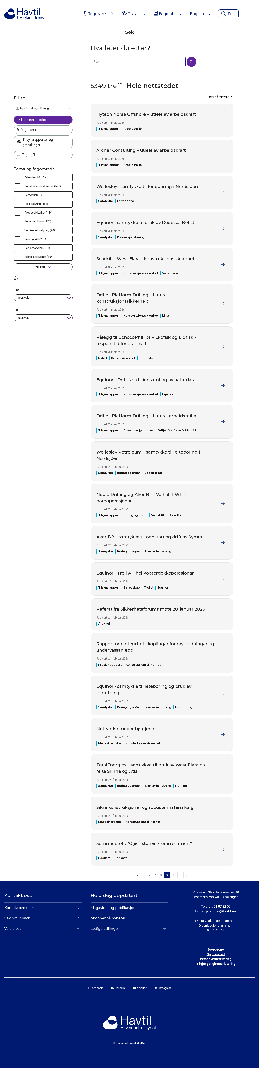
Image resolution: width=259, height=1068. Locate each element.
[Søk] (191, 62)
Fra (16, 290)
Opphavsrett (216, 954)
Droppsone (216, 949)
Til (16, 310)
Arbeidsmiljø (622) (35, 177)
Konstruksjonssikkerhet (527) (42, 186)
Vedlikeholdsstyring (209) (40, 230)
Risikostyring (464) (36, 203)
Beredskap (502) (34, 195)
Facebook (96, 988)
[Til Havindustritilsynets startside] (24, 13)
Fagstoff (28, 155)
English (197, 13)
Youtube (141, 988)
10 (173, 875)
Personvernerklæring (216, 959)
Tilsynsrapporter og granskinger (38, 142)
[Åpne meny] (250, 14)
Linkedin (119, 988)
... (143, 875)
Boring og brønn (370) (37, 221)
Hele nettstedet (33, 120)
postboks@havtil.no (221, 911)
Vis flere (40, 267)
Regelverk (28, 130)
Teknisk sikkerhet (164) (38, 256)
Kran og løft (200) (35, 239)
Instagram (164, 988)
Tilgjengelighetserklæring (215, 964)
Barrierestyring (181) (37, 248)
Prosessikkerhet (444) (38, 212)
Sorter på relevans (218, 97)
